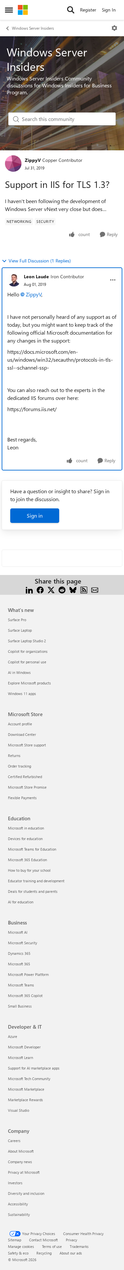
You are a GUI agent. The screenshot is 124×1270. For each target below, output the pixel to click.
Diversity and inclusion (26, 1193)
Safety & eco (18, 1253)
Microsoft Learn (20, 1057)
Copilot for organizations (28, 651)
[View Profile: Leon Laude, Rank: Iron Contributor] (14, 280)
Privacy (71, 1239)
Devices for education (25, 838)
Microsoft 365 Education (27, 859)
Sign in (35, 515)
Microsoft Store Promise (27, 787)
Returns (14, 755)
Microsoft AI (17, 932)
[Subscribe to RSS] (83, 589)
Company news (20, 1161)
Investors (15, 1182)
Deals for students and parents (33, 891)
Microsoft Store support (27, 744)
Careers (14, 1140)
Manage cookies (21, 1246)
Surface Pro (17, 619)
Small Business (20, 1006)
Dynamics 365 (19, 953)
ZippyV (33, 160)
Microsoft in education (26, 828)
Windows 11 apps (22, 693)
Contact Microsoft (43, 1239)
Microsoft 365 (19, 963)
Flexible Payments (22, 797)
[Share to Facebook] (40, 589)
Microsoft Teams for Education (32, 849)
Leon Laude (36, 276)
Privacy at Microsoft (24, 1172)
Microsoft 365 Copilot (25, 995)
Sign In (109, 10)
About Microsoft (21, 1151)
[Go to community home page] (23, 10)
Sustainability (19, 1214)
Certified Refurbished (25, 776)
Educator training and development (36, 880)
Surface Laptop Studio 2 (27, 640)
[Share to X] (51, 589)
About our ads (71, 1253)
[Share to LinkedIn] (29, 589)
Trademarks (79, 1246)
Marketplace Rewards (25, 1099)
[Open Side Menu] (9, 10)
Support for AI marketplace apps (34, 1068)
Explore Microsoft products (29, 682)
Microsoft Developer (24, 1046)
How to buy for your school (29, 870)
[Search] (71, 10)
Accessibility (18, 1203)
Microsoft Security (22, 942)
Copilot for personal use (27, 661)
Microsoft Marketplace (26, 1089)
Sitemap (14, 1239)
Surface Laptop (20, 630)
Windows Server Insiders (33, 28)
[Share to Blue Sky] (72, 589)
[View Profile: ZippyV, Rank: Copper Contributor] (13, 163)
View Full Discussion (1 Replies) (40, 260)
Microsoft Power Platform (28, 974)
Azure (12, 1036)
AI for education (20, 901)
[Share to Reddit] (62, 589)
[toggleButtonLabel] (114, 28)
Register (88, 10)
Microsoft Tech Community (29, 1078)
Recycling (44, 1253)
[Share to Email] (94, 589)
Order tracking (19, 766)
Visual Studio (18, 1110)
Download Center (22, 734)
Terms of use (52, 1246)
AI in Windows (19, 672)
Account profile (20, 723)
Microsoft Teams (21, 985)
